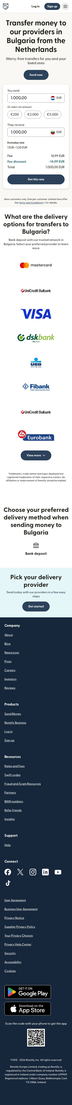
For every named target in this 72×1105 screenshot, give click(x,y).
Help (7, 845)
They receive (15, 124)
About (8, 635)
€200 (15, 114)
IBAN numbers (13, 801)
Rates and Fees (14, 766)
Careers (9, 670)
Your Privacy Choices (18, 935)
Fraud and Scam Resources (22, 783)
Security (10, 953)
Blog (7, 643)
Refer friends (13, 810)
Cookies (10, 971)
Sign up (52, 6)
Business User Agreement (21, 909)
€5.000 (52, 114)
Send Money (12, 713)
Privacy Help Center (17, 944)
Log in (36, 6)
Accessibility (12, 962)
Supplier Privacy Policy (19, 926)
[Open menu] (65, 6)
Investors (10, 679)
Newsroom (11, 652)
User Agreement (15, 900)
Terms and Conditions (32, 203)
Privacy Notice (14, 918)
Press (7, 661)
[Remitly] (5, 6)
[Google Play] (27, 992)
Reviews (9, 688)
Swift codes (12, 775)
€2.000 (32, 114)
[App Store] (27, 1009)
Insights (9, 819)
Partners (10, 792)
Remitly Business (15, 722)
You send (13, 90)
